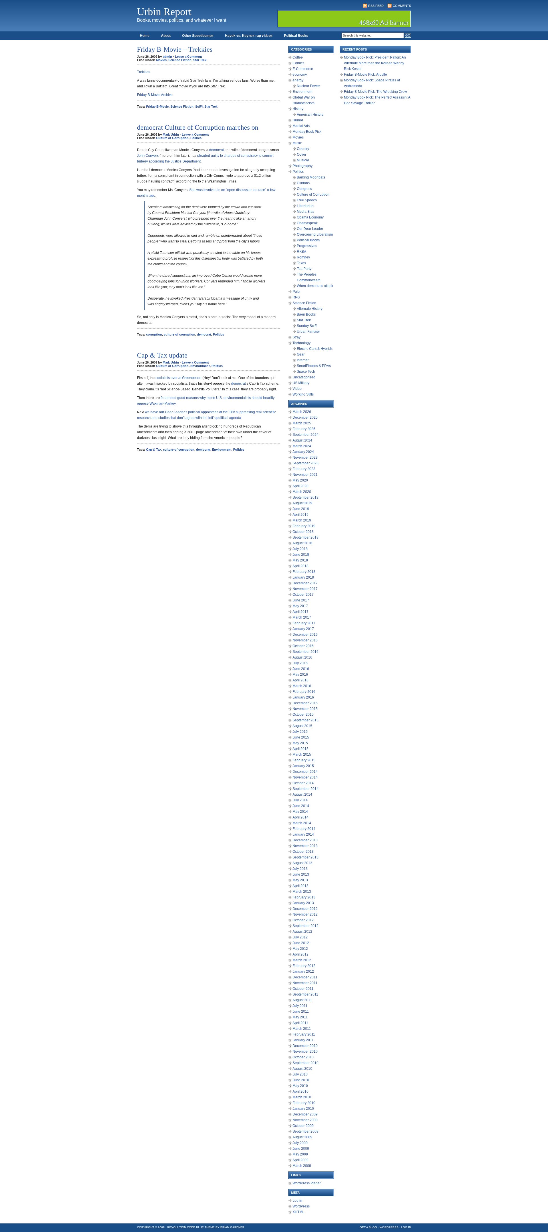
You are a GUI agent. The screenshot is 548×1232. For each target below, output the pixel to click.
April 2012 (301, 954)
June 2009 (301, 1149)
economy (300, 75)
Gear (301, 354)
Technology (302, 343)
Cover (301, 154)
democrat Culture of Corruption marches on (197, 127)
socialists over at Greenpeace (179, 378)
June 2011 (301, 1012)
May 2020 (300, 480)
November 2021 (305, 475)
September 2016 (306, 652)
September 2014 (306, 789)
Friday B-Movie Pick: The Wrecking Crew (375, 92)
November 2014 (305, 777)
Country (303, 149)
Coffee (298, 57)
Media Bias (305, 212)
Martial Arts (301, 126)
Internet (303, 360)
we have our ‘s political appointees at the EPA (190, 412)
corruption (154, 334)
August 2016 (302, 657)
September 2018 (306, 537)
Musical (303, 160)
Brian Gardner (232, 1227)
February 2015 (304, 760)
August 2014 (302, 794)
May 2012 (300, 949)
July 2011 (300, 1006)
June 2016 (301, 669)
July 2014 (300, 800)
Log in (297, 1201)
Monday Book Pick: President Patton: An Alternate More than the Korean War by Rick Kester (375, 63)
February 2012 (304, 966)
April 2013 (301, 886)
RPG (296, 297)
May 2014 (300, 812)
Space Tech (306, 372)
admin (167, 56)
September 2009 (306, 1131)
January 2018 (303, 577)
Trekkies (143, 72)
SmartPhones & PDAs (314, 366)
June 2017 (301, 600)
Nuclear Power (308, 86)
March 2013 (302, 892)
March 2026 (302, 412)
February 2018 (304, 572)
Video (297, 389)
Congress (304, 189)
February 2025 (304, 429)
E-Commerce (303, 69)
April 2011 (300, 1023)
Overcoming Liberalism (315, 234)
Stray (297, 337)
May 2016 (300, 675)
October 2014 (303, 783)
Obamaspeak (307, 223)
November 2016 (305, 640)
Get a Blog (368, 1227)
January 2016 (303, 697)
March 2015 (302, 755)
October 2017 (303, 595)
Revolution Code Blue (185, 1227)
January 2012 (303, 972)
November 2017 (305, 589)
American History (310, 115)
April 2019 (301, 515)
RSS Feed (376, 5)
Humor (298, 120)
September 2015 (306, 720)
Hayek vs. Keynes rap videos (249, 36)
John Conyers (148, 156)
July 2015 (300, 732)
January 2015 (303, 766)
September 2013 (306, 857)
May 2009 (300, 1154)
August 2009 (302, 1137)
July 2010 (300, 1074)
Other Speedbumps (197, 36)
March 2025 (302, 423)
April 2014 (301, 817)
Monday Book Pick (307, 132)
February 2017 (304, 623)
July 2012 (300, 937)
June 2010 (301, 1080)
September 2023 (306, 463)
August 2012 (302, 932)
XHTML (298, 1212)
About (166, 36)
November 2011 (305, 983)
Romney (303, 257)
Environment (200, 366)
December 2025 (305, 418)
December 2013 (305, 840)
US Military (301, 383)
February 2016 (304, 692)
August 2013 (302, 863)
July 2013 (300, 869)
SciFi (199, 106)
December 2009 (305, 1114)
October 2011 (303, 989)
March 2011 (302, 1029)
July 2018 (300, 549)
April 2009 (301, 1160)
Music (297, 143)
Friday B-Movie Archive (155, 95)
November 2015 (305, 709)
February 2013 (304, 897)
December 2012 (305, 909)
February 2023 (304, 469)
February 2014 (304, 829)
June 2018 (301, 555)
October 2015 (303, 715)
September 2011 (305, 994)
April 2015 (301, 749)
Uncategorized (304, 377)
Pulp (296, 292)
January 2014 (303, 834)
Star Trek (199, 60)
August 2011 (302, 1000)
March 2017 (302, 617)
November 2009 (305, 1120)
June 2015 (301, 737)
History (298, 109)
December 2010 (305, 1046)
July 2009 (300, 1143)
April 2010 (301, 1091)
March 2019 (302, 520)
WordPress (301, 1206)
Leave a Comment (188, 56)
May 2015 (300, 743)
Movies (161, 60)
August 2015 (302, 726)
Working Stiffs (303, 394)
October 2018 (303, 532)
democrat (216, 150)
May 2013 (300, 880)
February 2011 (304, 1034)
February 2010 (304, 1103)
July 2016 (300, 663)
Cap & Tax (153, 449)
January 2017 (303, 629)
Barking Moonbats (311, 177)
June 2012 (301, 943)
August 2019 (302, 503)
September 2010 (306, 1063)
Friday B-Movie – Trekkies (174, 49)
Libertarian (305, 206)
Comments (402, 5)
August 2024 (302, 440)
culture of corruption (179, 334)
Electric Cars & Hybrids (315, 349)
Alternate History (310, 309)
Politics (196, 138)
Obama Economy (310, 217)
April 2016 (301, 680)
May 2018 (300, 560)
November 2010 (305, 1052)
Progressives (307, 246)
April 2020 (301, 486)
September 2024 (306, 435)
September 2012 (306, 926)
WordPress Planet (307, 1183)
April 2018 (301, 566)
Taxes (301, 263)
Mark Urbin (171, 134)
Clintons (303, 183)
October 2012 (303, 920)
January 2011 (303, 1040)
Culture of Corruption (172, 138)
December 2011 (305, 977)
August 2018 (302, 543)
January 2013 (303, 903)
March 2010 (302, 1097)
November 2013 (305, 846)
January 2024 (303, 452)
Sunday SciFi (307, 326)
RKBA (301, 252)
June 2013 (301, 874)
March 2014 (302, 823)
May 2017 (300, 606)
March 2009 (302, 1166)
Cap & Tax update (162, 355)
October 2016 (303, 646)
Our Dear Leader (310, 229)
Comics (298, 63)
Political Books (296, 36)
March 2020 (302, 492)
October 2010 (303, 1057)
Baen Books (306, 314)
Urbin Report (164, 11)
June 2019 (301, 509)
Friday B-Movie (157, 106)
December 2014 (305, 772)
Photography (303, 166)
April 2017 (301, 612)
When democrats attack (315, 286)
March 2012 (302, 960)
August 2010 (302, 1069)
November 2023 (305, 458)
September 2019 (306, 497)
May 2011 (300, 1017)
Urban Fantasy (308, 332)
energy (298, 80)
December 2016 (305, 635)
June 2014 (301, 806)
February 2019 (304, 526)
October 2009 (303, 1126)
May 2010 (300, 1086)
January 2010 (303, 1109)
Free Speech (307, 200)
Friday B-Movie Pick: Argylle (365, 75)
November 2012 (305, 914)
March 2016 (302, 686)
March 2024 (302, 446)
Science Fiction (180, 60)
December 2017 (305, 583)
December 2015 (305, 703)
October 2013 (303, 852)
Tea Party (304, 269)
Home (145, 36)
